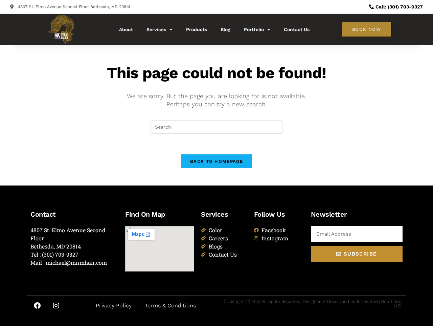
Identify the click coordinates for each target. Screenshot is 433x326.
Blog (225, 29)
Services (156, 29)
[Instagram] (56, 305)
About (126, 29)
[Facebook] (37, 305)
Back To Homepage (216, 161)
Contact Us (297, 29)
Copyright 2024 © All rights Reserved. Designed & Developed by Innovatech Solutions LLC (312, 303)
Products (196, 29)
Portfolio (254, 29)
